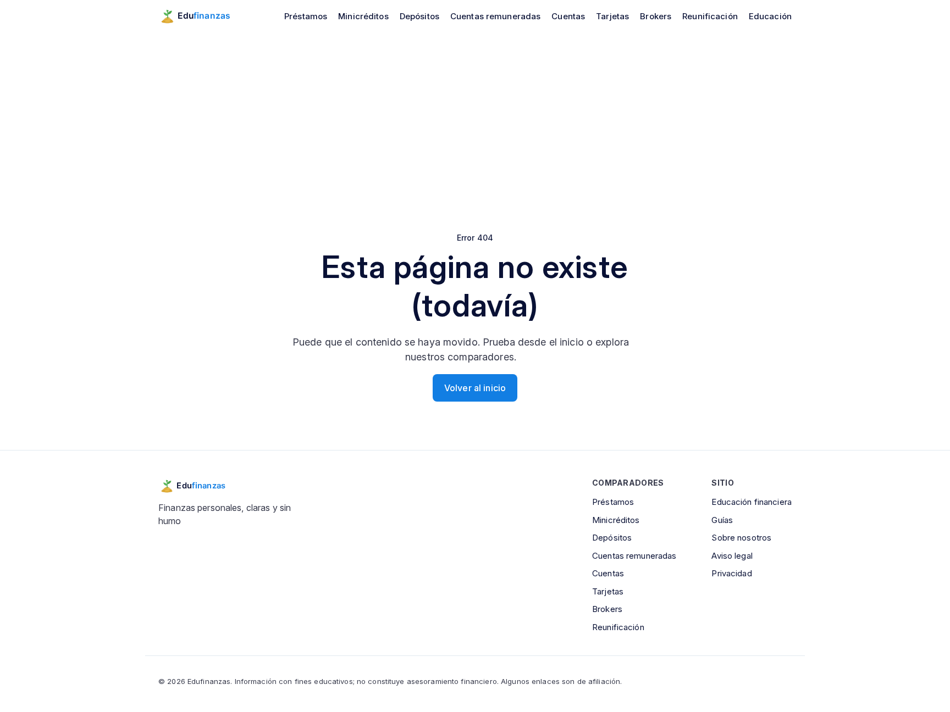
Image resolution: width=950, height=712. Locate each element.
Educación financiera (751, 502)
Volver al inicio (475, 387)
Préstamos (305, 16)
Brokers (655, 16)
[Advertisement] (475, 114)
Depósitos (419, 16)
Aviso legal (731, 555)
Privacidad (731, 573)
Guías (722, 520)
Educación (770, 16)
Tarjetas (612, 16)
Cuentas (568, 16)
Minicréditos (363, 16)
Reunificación (710, 16)
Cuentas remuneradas (495, 16)
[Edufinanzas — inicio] (202, 16)
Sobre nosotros (741, 537)
